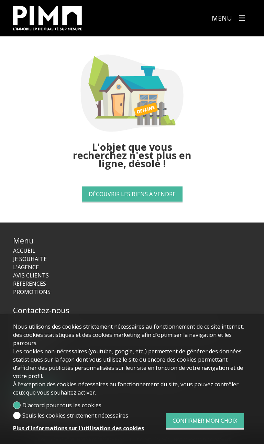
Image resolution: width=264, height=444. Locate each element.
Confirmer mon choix (205, 420)
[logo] (47, 18)
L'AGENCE (26, 267)
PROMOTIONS (32, 292)
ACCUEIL (24, 250)
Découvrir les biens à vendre (132, 194)
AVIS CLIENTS (31, 275)
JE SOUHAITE (30, 259)
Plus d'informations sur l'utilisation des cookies (78, 428)
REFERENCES (29, 283)
